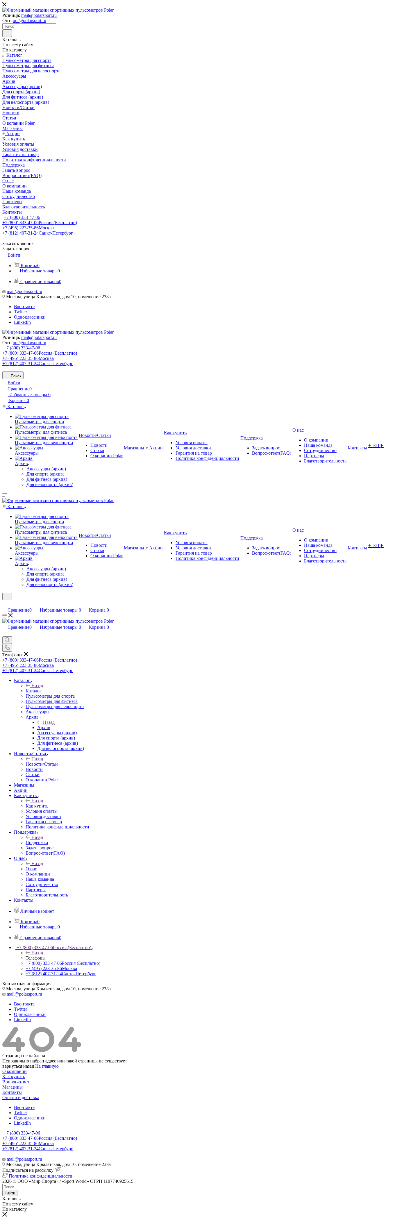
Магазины (12, 1087)
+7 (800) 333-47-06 (22, 217)
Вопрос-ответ (15, 1081)
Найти (10, 1193)
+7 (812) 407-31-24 (37, 233)
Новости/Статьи (42, 764)
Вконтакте (24, 306)
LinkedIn (22, 322)
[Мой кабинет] (5, 603)
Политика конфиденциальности (40, 1175)
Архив (43, 727)
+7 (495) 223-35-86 (28, 227)
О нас (31, 868)
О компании (14, 1071)
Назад (37, 685)
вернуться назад (18, 1066)
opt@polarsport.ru (29, 20)
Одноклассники (30, 317)
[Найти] (7, 33)
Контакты (12, 1092)
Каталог (34, 690)
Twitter (20, 311)
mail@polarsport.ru (39, 15)
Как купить (37, 805)
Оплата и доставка (20, 1097)
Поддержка (37, 842)
